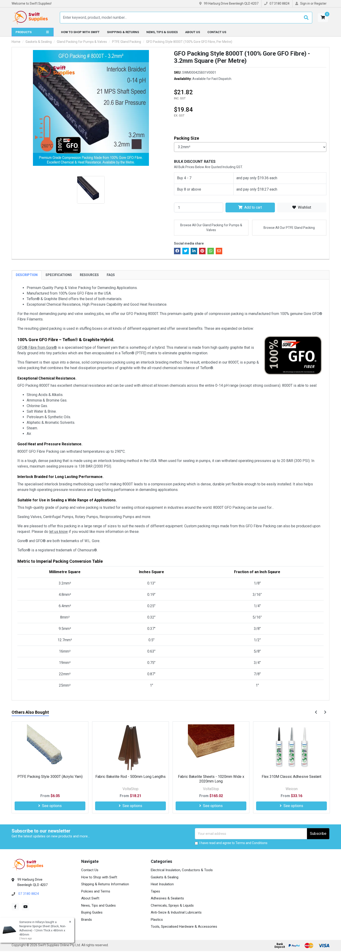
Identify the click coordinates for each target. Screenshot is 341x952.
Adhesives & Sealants (167, 898)
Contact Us (216, 32)
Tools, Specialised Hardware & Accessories (184, 926)
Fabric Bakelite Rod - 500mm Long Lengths (50, 776)
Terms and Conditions (251, 843)
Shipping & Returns (123, 32)
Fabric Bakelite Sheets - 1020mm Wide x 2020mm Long (130, 778)
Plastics (157, 919)
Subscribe (318, 833)
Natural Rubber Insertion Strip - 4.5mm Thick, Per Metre (291, 778)
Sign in (305, 3)
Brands (86, 919)
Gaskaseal (291, 789)
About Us (192, 32)
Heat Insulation (162, 884)
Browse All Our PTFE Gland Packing (289, 227)
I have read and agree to (233, 843)
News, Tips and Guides (98, 905)
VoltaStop (50, 789)
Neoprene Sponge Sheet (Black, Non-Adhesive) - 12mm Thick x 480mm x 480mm (42, 930)
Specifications (58, 275)
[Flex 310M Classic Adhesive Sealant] (211, 747)
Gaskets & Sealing (164, 877)
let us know (58, 531)
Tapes (155, 891)
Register (320, 3)
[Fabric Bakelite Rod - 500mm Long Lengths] (50, 747)
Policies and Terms (95, 891)
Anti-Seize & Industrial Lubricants (176, 912)
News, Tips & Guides (162, 32)
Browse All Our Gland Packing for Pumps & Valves (211, 227)
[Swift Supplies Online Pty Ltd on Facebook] (15, 906)
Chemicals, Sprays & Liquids (172, 905)
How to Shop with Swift (80, 32)
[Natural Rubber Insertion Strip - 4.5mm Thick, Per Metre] (291, 747)
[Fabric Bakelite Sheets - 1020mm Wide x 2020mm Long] (130, 747)
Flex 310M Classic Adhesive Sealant (211, 776)
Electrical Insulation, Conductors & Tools (182, 870)
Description (27, 275)
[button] (323, 17)
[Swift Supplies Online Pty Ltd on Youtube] (25, 906)
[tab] (27, 274)
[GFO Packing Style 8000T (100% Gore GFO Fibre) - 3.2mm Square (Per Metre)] (91, 108)
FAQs (111, 275)
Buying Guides (92, 912)
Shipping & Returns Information (105, 884)
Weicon (211, 789)
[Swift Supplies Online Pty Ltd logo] (30, 17)
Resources (89, 275)
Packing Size (186, 138)
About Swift (90, 898)
